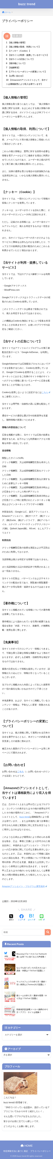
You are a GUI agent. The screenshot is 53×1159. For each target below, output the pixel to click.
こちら (45, 392)
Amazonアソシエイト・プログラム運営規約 (23, 886)
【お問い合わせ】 (15, 76)
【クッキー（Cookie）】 (18, 51)
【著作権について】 (16, 63)
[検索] (48, 932)
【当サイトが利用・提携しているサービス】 (27, 55)
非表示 (17, 35)
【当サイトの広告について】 (20, 59)
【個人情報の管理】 (16, 42)
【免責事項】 (13, 67)
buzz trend (26, 4)
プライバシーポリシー (40, 1151)
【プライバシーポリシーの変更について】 (26, 71)
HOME (28, 1145)
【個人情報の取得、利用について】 (23, 47)
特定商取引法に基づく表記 (15, 1151)
